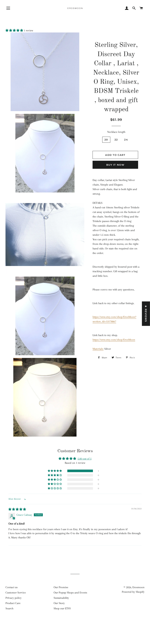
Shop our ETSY (62, 608)
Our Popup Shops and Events (70, 592)
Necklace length (116, 132)
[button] (14, 30)
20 (106, 139)
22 (116, 139)
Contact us (11, 587)
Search (9, 608)
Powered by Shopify (133, 591)
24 (126, 139)
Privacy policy (13, 597)
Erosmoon (138, 587)
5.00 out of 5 (84, 458)
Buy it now (115, 164)
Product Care (12, 603)
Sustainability (61, 597)
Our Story (59, 603)
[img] (17, 509)
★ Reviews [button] (146, 313)
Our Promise (61, 587)
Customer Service (15, 592)
